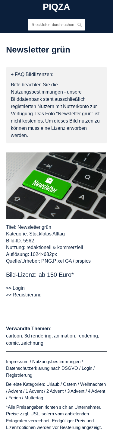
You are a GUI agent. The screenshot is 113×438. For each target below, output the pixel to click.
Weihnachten (93, 384)
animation (64, 335)
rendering (87, 335)
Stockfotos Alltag (47, 233)
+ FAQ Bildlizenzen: (32, 74)
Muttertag (33, 397)
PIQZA (56, 6)
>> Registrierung (24, 294)
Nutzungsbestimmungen (56, 361)
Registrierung (19, 375)
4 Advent (96, 391)
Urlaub (52, 384)
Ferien (14, 397)
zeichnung (32, 343)
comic (12, 343)
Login (87, 368)
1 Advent (34, 391)
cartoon (14, 335)
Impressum (17, 361)
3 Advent (75, 391)
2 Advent (55, 391)
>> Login (15, 288)
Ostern (70, 384)
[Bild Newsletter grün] (56, 185)
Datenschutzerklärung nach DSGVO (42, 368)
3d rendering (38, 335)
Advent (15, 391)
